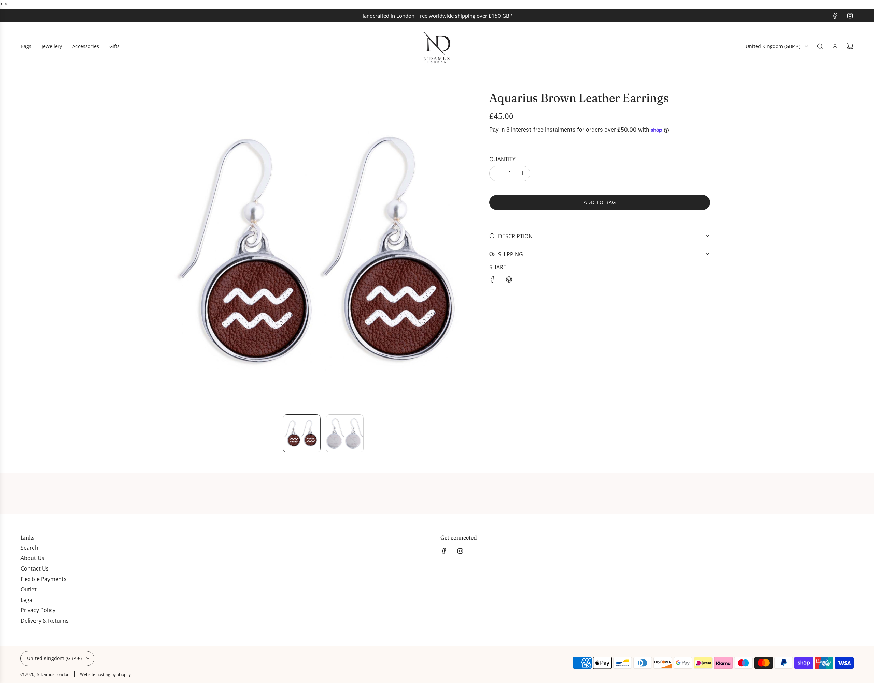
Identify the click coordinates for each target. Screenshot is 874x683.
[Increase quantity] (522, 173)
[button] (169, 249)
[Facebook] (835, 15)
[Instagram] (850, 15)
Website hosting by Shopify (105, 674)
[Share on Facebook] (492, 281)
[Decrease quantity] (497, 173)
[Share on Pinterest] (509, 281)
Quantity (502, 159)
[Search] (820, 46)
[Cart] (850, 46)
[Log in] (835, 46)
